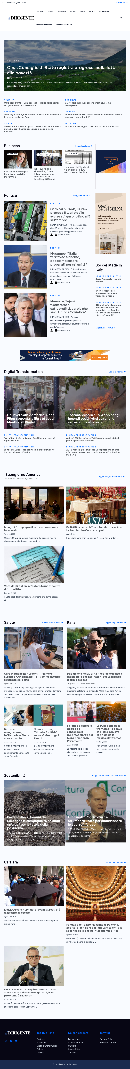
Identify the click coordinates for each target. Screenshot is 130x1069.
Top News (13, 61)
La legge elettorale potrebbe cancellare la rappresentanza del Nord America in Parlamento (80, 733)
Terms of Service (108, 1042)
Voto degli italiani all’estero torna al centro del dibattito (32, 588)
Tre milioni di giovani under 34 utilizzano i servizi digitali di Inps (29, 439)
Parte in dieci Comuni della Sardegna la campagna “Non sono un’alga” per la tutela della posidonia (33, 822)
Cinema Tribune (75, 1042)
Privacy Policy (106, 1039)
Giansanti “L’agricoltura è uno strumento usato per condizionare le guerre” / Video (95, 821)
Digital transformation (47, 1046)
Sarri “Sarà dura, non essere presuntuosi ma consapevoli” (88, 104)
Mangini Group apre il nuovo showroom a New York (31, 529)
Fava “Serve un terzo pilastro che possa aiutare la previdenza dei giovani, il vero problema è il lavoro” (30, 992)
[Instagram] (6, 1041)
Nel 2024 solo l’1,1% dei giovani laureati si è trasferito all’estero (32, 911)
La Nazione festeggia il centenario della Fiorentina (92, 126)
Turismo (72, 1052)
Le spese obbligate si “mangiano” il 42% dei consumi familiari (76, 170)
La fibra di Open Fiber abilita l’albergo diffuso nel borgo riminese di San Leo (29, 451)
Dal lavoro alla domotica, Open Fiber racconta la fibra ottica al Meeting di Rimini (44, 174)
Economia (41, 1042)
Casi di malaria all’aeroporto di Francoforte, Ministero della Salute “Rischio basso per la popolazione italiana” (32, 129)
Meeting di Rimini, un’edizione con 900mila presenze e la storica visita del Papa (32, 115)
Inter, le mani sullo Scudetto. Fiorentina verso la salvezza (106, 293)
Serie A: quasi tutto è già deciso (108, 280)
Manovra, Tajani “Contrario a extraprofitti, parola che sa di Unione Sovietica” (69, 306)
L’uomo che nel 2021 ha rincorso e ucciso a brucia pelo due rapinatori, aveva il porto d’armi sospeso (94, 676)
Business (41, 1039)
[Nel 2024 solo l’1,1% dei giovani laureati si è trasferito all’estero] (34, 886)
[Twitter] (16, 1041)
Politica (55, 204)
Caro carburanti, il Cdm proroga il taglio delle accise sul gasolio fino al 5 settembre (32, 104)
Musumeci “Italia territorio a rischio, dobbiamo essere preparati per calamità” (93, 115)
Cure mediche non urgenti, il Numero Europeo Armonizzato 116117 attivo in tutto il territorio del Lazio (33, 676)
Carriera (72, 1046)
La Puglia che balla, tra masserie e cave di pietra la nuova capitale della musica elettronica (109, 732)
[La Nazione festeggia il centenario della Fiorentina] (18, 159)
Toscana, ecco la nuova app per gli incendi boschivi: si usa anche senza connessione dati (94, 418)
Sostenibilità (74, 1049)
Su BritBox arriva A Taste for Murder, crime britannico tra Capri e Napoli (94, 529)
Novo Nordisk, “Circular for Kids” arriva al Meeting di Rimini (46, 734)
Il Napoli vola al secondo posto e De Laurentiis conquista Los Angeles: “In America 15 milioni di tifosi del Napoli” (108, 310)
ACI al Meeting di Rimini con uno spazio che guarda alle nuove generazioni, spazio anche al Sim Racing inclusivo (93, 452)
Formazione (74, 1039)
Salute (40, 1049)
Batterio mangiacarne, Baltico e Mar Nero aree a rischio (16, 734)
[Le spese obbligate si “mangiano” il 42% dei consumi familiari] (78, 157)
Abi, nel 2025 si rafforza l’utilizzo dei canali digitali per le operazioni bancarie (92, 439)
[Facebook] (11, 1041)
